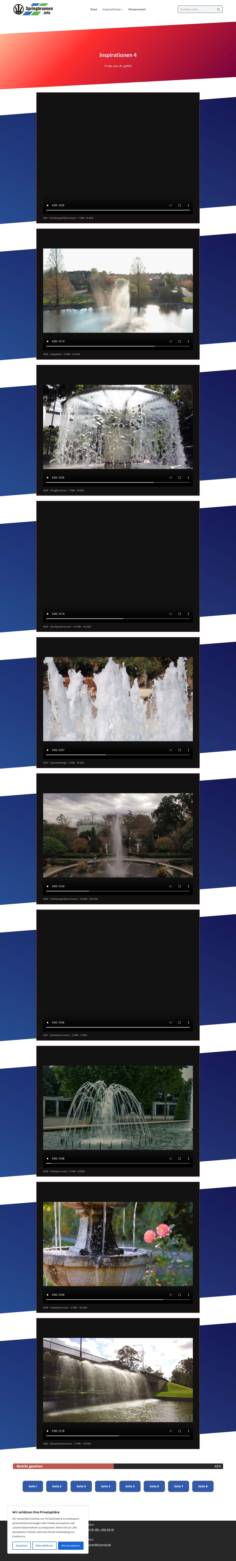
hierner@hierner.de (98, 1544)
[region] (47, 1530)
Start (93, 9)
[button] (122, 9)
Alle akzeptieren (70, 1545)
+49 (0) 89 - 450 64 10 (99, 1529)
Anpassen (21, 1545)
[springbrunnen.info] (33, 9)
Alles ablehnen (44, 1545)
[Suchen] (218, 9)
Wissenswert (137, 9)
